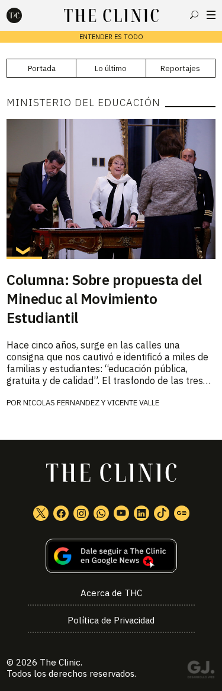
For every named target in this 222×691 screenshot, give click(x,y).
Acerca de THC (111, 593)
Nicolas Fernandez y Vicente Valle (91, 403)
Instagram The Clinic (81, 513)
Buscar (194, 15)
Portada (42, 68)
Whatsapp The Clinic (101, 513)
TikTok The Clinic (161, 513)
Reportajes (180, 68)
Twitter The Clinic (41, 513)
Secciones (211, 15)
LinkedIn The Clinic (141, 513)
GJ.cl (200, 671)
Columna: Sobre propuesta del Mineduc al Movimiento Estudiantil (104, 298)
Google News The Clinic (181, 513)
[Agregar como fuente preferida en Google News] (111, 556)
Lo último (111, 68)
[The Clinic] (24, 15)
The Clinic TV (121, 513)
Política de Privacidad (111, 620)
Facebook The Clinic (61, 513)
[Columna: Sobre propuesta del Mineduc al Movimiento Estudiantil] (111, 188)
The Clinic (60, 662)
